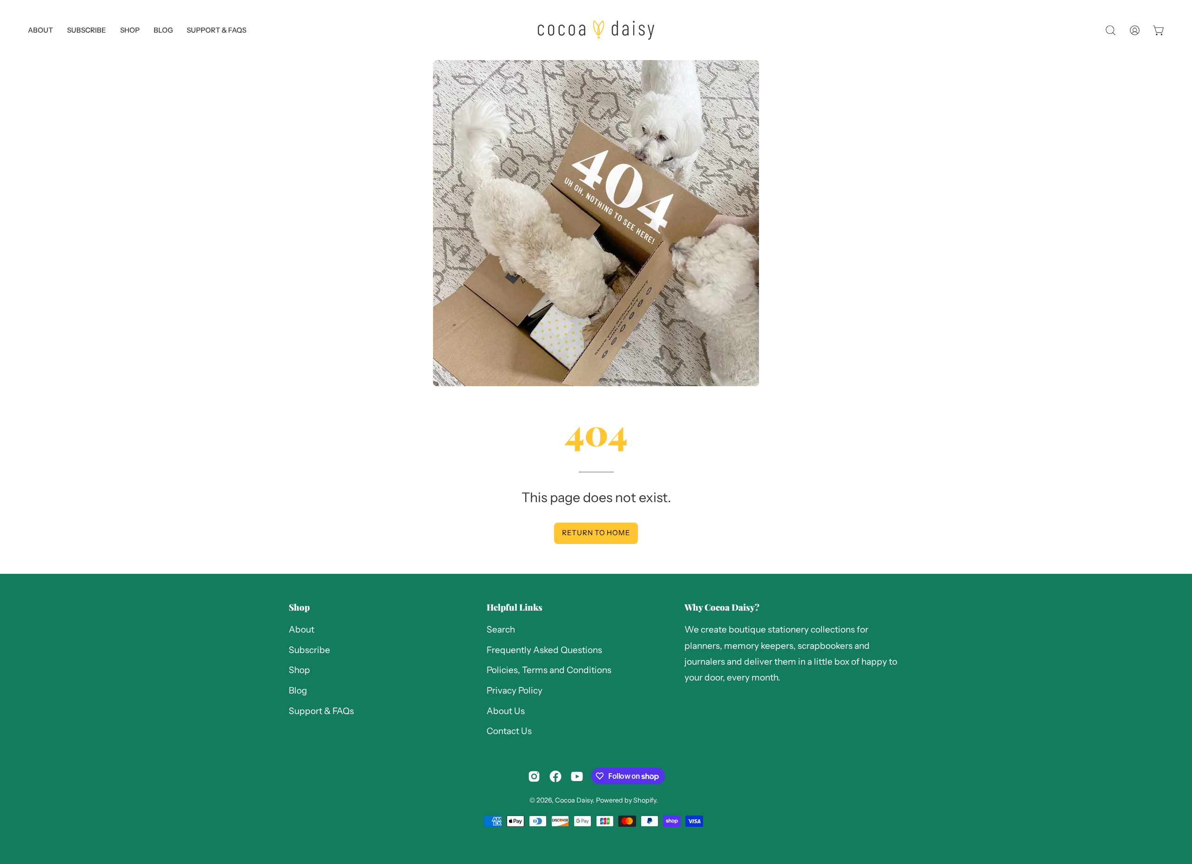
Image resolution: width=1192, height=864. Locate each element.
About (301, 629)
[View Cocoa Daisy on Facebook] (555, 776)
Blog (298, 690)
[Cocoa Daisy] (596, 30)
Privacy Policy (514, 690)
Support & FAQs (321, 711)
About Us (506, 711)
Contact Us (509, 731)
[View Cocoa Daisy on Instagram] (534, 776)
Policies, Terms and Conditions (549, 670)
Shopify (644, 800)
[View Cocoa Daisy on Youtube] (577, 776)
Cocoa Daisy (574, 800)
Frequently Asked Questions (544, 650)
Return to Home (596, 532)
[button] (216, 30)
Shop (299, 607)
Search (501, 629)
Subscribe (309, 650)
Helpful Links (514, 607)
